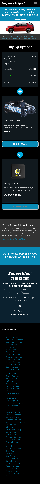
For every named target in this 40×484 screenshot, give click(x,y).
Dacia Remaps (12, 367)
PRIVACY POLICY (10, 284)
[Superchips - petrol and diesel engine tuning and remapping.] (20, 274)
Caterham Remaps (14, 355)
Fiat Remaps (11, 381)
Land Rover (26, 36)
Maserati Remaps (13, 412)
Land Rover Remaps (14, 403)
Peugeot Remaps (13, 437)
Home (11, 36)
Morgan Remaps (13, 432)
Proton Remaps (12, 442)
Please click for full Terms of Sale (13, 239)
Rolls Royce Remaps (14, 449)
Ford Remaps (11, 383)
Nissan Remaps (12, 435)
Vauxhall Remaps (13, 471)
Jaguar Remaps (12, 393)
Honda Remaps (12, 386)
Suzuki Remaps (12, 466)
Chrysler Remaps (13, 360)
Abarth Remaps (12, 337)
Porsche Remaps (13, 440)
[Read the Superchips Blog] (12, 279)
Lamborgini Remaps (14, 401)
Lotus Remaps (12, 410)
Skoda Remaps (12, 459)
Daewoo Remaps (13, 369)
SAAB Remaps (12, 454)
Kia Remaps (11, 398)
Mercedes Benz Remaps (16, 422)
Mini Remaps (11, 427)
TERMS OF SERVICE (22, 286)
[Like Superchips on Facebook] (16, 279)
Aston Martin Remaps (15, 342)
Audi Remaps (11, 345)
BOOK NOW (19, 144)
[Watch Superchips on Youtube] (24, 279)
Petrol (15, 38)
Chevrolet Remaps (14, 357)
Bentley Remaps (13, 347)
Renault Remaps (13, 446)
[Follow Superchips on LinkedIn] (27, 279)
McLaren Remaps (13, 420)
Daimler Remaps (13, 374)
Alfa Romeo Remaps (14, 340)
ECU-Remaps (18, 36)
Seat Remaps (11, 456)
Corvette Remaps (13, 365)
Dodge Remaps (12, 376)
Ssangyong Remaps (14, 464)
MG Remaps (11, 425)
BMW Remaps (12, 350)
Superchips (29, 298)
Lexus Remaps (12, 406)
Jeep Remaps (11, 396)
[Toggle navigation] (35, 3)
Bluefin (14, 314)
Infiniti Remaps (12, 391)
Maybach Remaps (13, 415)
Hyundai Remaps (13, 388)
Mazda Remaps (12, 417)
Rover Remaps (12, 451)
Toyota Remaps (12, 468)
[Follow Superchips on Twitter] (20, 279)
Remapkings (23, 314)
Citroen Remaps (13, 362)
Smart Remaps (12, 461)
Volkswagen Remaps (15, 473)
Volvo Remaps (12, 476)
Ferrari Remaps (12, 379)
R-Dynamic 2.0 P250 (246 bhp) (27, 38)
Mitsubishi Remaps (14, 430)
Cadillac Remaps (13, 352)
